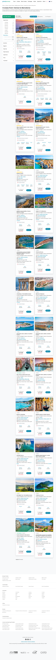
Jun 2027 (6, 28)
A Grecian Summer (40, 172)
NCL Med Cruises (18, 626)
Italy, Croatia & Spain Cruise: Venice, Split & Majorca (25, 128)
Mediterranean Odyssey (22, 37)
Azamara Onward (41, 132)
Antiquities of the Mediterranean (24, 294)
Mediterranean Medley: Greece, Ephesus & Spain (24, 212)
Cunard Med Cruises (6, 625)
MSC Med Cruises (5, 626)
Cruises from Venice (6, 605)
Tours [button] (14, 1)
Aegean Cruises (31, 577)
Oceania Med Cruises (32, 626)
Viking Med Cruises (32, 629)
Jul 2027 (6, 30)
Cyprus (3, 593)
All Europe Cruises (5, 577)
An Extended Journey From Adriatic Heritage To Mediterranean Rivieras (44, 535)
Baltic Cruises (44, 577)
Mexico (43, 595)
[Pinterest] (28, 639)
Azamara (42, 87)
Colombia (17, 592)
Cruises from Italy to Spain (7, 618)
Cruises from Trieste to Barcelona (33, 611)
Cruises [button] (18, 1)
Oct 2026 (6, 22)
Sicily (16, 597)
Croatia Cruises (5, 579)
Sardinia (3, 597)
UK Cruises (44, 579)
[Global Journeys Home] (6, 1)
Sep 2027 (6, 33)
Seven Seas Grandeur (42, 176)
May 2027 (6, 27)
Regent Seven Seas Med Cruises (34, 628)
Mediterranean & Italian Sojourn (43, 414)
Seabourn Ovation (22, 216)
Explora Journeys (24, 87)
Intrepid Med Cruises (45, 625)
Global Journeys (24, 641)
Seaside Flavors (20, 455)
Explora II (20, 88)
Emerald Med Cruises (19, 625)
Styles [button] (34, 1)
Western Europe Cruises (6, 580)
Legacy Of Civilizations (41, 211)
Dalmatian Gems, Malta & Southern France (24, 334)
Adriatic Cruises (18, 577)
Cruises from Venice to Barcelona (46, 611)
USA (16, 599)
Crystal (22, 538)
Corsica (30, 592)
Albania (3, 592)
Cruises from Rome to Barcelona (21, 610)
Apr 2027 (6, 25)
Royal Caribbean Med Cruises (47, 628)
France (43, 593)
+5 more (18, 302)
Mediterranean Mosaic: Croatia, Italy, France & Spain (43, 456)
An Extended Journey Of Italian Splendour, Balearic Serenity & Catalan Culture (23, 253)
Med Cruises (18, 579)
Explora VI (21, 258)
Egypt (17, 593)
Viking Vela (27, 379)
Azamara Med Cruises (19, 623)
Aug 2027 (6, 31)
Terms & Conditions (31, 641)
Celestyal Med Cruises (46, 623)
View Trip (29, 56)
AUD (51, 1)
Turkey (3, 599)
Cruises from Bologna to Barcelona (6, 611)
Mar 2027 (6, 23)
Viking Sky (20, 298)
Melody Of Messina (40, 294)
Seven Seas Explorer (42, 215)
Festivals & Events (5, 586)
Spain (30, 597)
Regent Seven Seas (43, 175)
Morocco (30, 596)
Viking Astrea (21, 41)
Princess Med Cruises (19, 628)
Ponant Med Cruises (6, 628)
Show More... (5, 35)
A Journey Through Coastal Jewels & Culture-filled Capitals (24, 83)
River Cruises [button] (24, 1)
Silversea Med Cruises (19, 629)
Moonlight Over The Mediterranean (24, 495)
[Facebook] (26, 639)
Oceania (41, 40)
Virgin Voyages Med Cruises (47, 629)
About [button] (44, 1)
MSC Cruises (23, 176)
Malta (30, 595)
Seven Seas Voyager (42, 256)
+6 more (18, 220)
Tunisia (43, 597)
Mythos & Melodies (21, 414)
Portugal (43, 596)
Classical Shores (39, 252)
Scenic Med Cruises (5, 629)
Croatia (43, 592)
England (30, 593)
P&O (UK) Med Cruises (46, 626)
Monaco (3, 596)
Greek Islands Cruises (32, 579)
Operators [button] (39, 1)
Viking (22, 40)
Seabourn (23, 215)
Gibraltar (4, 595)
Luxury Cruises (31, 586)
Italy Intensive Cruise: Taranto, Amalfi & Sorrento (42, 128)
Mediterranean (20, 173)
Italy (16, 595)
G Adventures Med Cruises (33, 625)
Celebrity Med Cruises (32, 623)
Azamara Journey (41, 88)
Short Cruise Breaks (45, 586)
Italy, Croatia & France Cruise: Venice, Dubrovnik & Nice (42, 83)
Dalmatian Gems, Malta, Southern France (43, 334)
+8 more (18, 136)
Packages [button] (30, 1)
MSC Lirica (21, 178)
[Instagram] (30, 639)
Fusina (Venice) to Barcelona (23, 535)
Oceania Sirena (41, 41)
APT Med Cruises (5, 623)
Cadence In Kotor (40, 495)
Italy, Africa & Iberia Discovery (23, 374)
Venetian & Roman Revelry (42, 37)
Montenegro (18, 596)
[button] (32, 21)
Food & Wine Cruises (19, 586)
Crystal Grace (21, 539)
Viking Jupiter (27, 41)
